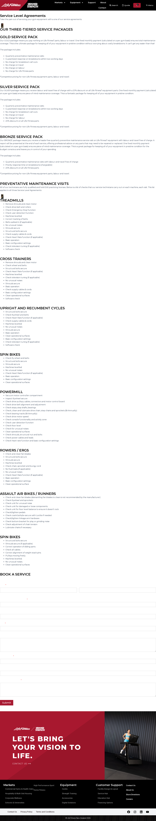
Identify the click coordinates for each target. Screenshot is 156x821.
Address (3, 635)
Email (3, 623)
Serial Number (6, 668)
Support (92, 2)
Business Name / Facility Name (14, 599)
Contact (102, 8)
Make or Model (7, 656)
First (1, 594)
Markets (59, 2)
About (103, 2)
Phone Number (6, 611)
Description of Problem (10, 680)
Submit (6, 702)
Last (80, 594)
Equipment (75, 2)
